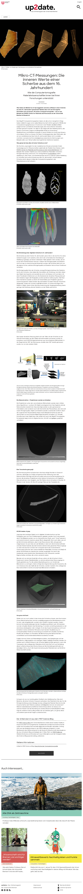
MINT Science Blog (25, 723)
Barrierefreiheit (65, 885)
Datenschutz (37, 887)
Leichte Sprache (65, 887)
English (79, 2)
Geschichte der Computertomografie (46, 746)
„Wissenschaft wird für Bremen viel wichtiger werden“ (14, 857)
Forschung (41, 101)
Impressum (37, 885)
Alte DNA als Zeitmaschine (15, 813)
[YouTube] (5, 890)
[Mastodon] (7, 890)
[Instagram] (2, 890)
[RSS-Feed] (10, 890)
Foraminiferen (52, 153)
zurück (6, 17)
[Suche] (78, 7)
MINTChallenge (57, 732)
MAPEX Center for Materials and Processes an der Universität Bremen (38, 150)
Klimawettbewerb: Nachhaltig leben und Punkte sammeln (54, 858)
